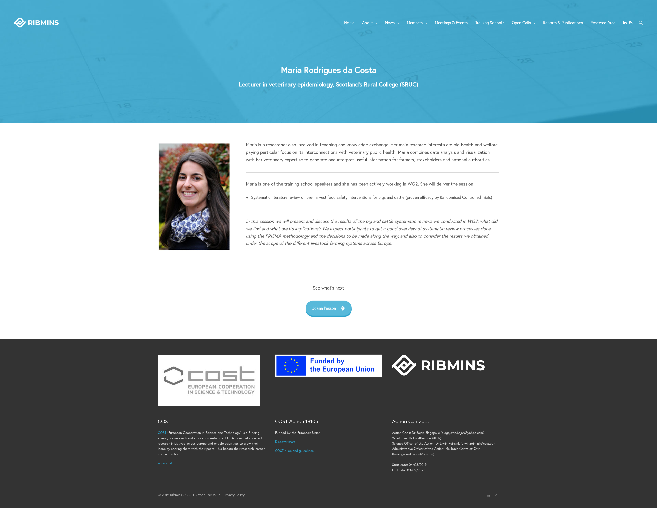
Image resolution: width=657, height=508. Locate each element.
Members (415, 22)
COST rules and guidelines (294, 451)
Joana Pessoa (324, 308)
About (367, 22)
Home (349, 22)
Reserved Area (603, 22)
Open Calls (521, 22)
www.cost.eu (167, 463)
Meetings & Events (451, 22)
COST (162, 433)
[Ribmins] (36, 22)
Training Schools (489, 22)
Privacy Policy (234, 494)
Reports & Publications (563, 22)
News (390, 22)
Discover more (285, 442)
